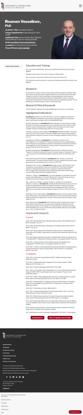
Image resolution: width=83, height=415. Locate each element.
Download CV (37, 318)
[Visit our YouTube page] (13, 377)
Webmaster (4, 396)
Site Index (4, 403)
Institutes (6, 353)
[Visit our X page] (10, 377)
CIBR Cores (6, 358)
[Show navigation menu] (80, 6)
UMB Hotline (4, 406)
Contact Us (6, 388)
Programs (6, 347)
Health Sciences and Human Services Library (16, 373)
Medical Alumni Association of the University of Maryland (19, 370)
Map (2, 412)
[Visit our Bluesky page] (23, 377)
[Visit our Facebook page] (7, 377)
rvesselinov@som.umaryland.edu (22, 42)
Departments (7, 344)
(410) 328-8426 (24, 48)
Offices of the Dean (9, 361)
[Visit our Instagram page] (20, 377)
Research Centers (9, 350)
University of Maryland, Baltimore (13, 365)
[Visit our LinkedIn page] (16, 377)
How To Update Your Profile (60, 318)
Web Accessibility (6, 399)
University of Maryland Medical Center (14, 368)
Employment (5, 409)
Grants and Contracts (12, 66)
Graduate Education (9, 356)
